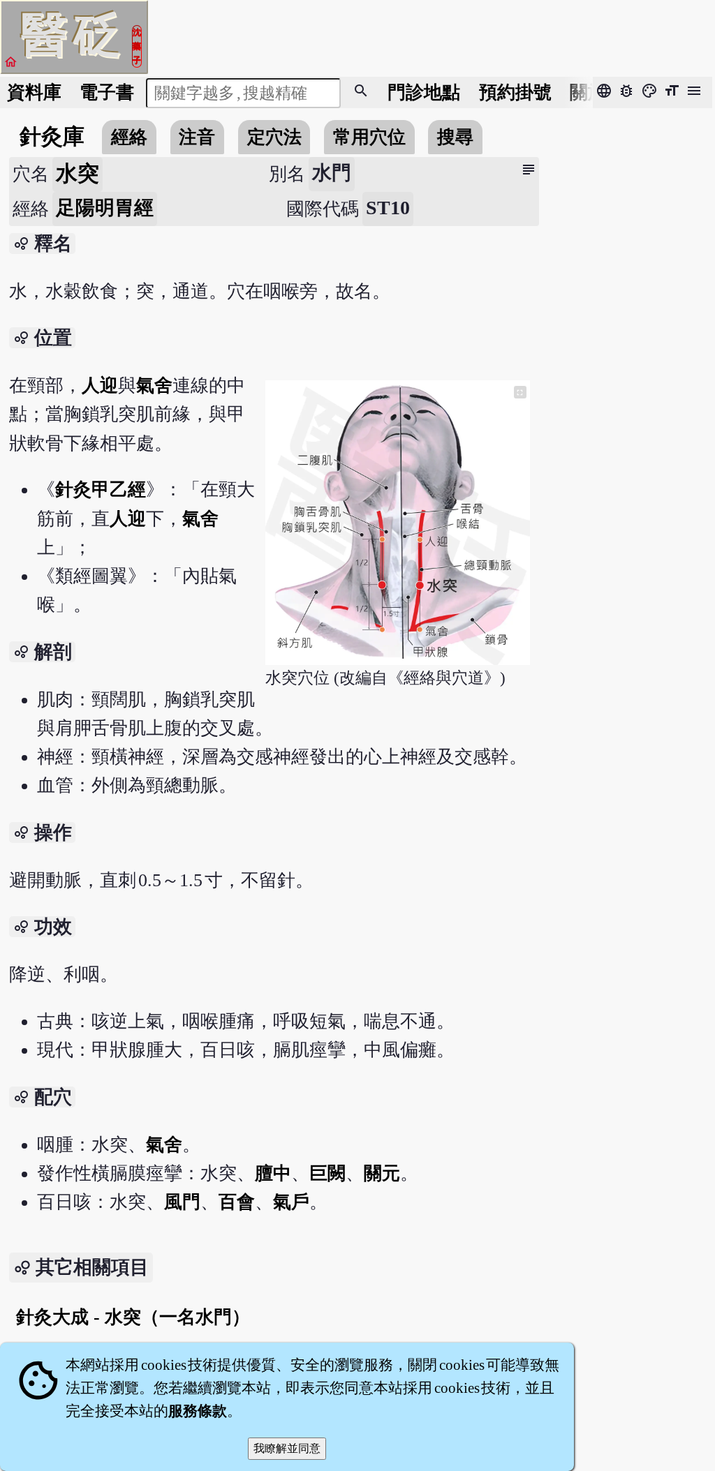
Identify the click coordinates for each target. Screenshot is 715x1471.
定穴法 (274, 137)
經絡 (129, 137)
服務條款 (197, 1411)
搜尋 (455, 137)
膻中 (273, 1173)
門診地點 (424, 92)
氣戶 (291, 1202)
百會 (237, 1202)
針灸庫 (52, 137)
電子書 (107, 92)
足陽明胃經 (105, 207)
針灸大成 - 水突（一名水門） (133, 1317)
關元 (382, 1173)
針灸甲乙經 (100, 489)
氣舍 (154, 385)
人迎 (100, 385)
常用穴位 (369, 137)
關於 (588, 92)
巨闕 (327, 1173)
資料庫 (34, 92)
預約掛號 (515, 92)
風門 (182, 1202)
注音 (197, 137)
